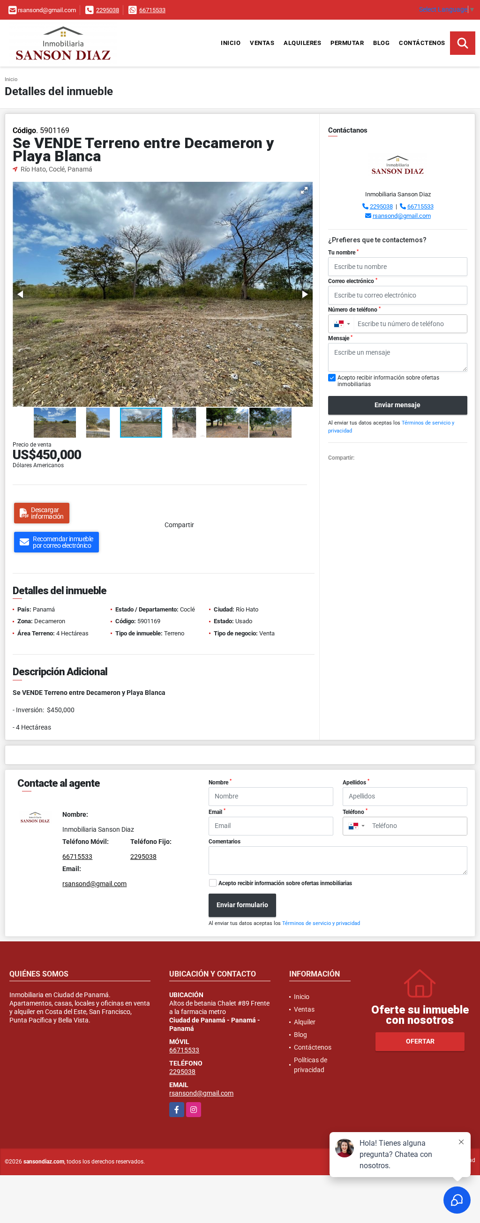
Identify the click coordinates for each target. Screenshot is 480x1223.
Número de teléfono (354, 309)
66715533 (152, 10)
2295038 (107, 10)
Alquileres (302, 42)
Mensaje (340, 338)
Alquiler (304, 1022)
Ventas (262, 42)
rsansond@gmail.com (402, 215)
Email (217, 811)
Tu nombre (343, 252)
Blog (381, 42)
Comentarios (224, 841)
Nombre (220, 782)
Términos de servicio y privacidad (321, 923)
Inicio (230, 42)
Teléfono (355, 811)
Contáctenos (422, 42)
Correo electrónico (352, 281)
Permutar (347, 42)
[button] (304, 190)
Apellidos (356, 782)
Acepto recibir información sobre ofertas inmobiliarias (285, 883)
